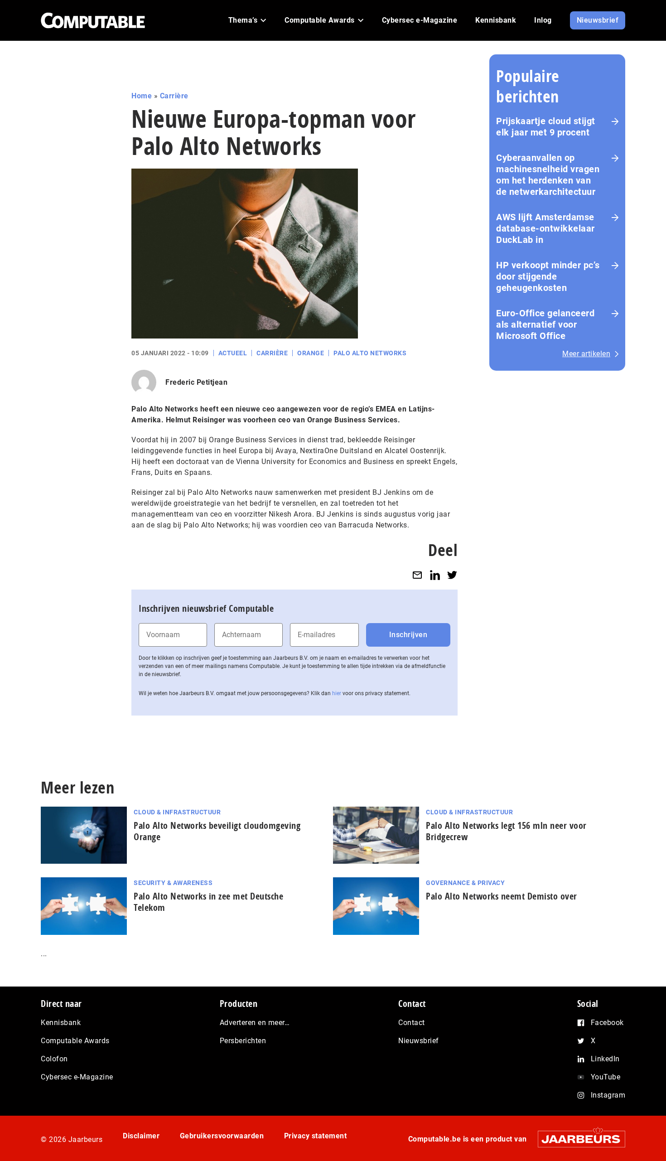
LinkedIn (605, 1059)
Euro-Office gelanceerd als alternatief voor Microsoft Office (545, 324)
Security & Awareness (173, 882)
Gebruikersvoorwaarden (222, 1136)
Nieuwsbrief (418, 1040)
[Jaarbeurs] (577, 1139)
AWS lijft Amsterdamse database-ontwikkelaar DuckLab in (545, 228)
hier (336, 693)
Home (141, 96)
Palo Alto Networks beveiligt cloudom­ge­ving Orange (217, 831)
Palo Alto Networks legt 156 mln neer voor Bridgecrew (506, 831)
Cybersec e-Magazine (77, 1077)
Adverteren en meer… (255, 1022)
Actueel (232, 353)
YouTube (606, 1077)
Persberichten (243, 1040)
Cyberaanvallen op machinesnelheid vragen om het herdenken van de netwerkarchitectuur (547, 174)
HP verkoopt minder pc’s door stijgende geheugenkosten (548, 276)
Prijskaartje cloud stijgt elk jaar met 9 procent (545, 127)
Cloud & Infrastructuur (177, 812)
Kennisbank (61, 1022)
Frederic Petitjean (196, 382)
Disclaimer (141, 1136)
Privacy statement (315, 1136)
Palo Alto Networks (369, 353)
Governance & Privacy (465, 882)
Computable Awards (75, 1040)
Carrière (174, 96)
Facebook (607, 1022)
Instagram (608, 1095)
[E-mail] (417, 574)
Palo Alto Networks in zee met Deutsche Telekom (208, 902)
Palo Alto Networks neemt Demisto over (501, 896)
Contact (411, 1022)
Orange (310, 353)
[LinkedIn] (435, 574)
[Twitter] (452, 574)
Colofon (54, 1059)
